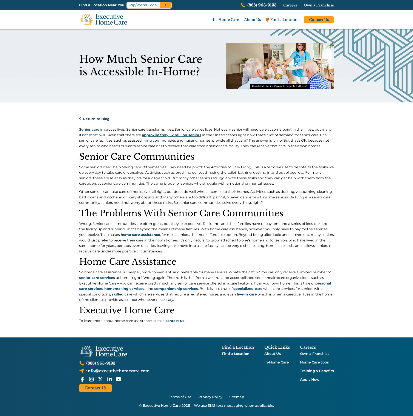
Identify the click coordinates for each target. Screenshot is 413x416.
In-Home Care (276, 362)
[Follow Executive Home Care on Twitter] (100, 379)
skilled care (122, 294)
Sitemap (236, 397)
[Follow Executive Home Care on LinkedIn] (109, 379)
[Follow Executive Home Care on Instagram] (91, 379)
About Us (272, 354)
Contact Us (319, 19)
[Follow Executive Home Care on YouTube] (118, 379)
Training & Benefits (317, 371)
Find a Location (235, 354)
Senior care (89, 129)
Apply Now (309, 379)
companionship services (176, 289)
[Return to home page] (114, 351)
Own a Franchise (319, 5)
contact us (174, 321)
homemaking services (124, 289)
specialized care (247, 289)
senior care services (97, 278)
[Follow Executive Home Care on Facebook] (82, 379)
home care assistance (140, 235)
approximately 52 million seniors (171, 135)
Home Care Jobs (314, 362)
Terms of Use (180, 397)
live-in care (247, 294)
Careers (290, 5)
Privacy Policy (210, 397)
